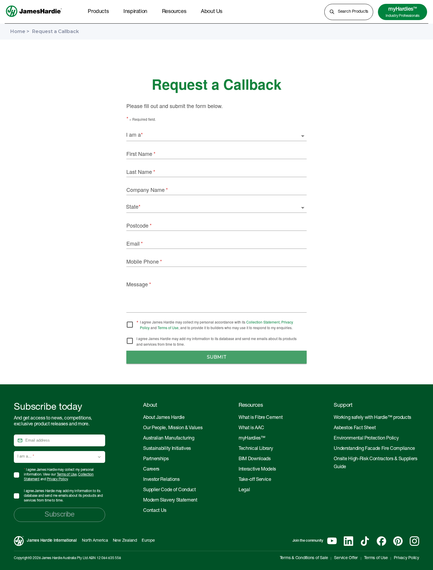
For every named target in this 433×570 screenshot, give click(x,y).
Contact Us (154, 511)
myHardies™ (252, 438)
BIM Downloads (255, 459)
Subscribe (59, 514)
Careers (151, 469)
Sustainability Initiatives (167, 449)
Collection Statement (263, 321)
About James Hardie (163, 418)
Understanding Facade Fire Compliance (374, 449)
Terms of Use (168, 327)
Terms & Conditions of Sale (304, 558)
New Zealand (125, 541)
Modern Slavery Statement (170, 500)
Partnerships (155, 459)
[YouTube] (332, 541)
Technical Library (256, 449)
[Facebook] (381, 541)
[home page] (34, 17)
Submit (217, 357)
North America (95, 541)
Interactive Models (257, 469)
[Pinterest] (398, 541)
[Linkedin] (348, 541)
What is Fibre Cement (261, 418)
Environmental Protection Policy (366, 438)
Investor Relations (161, 480)
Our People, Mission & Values (172, 428)
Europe (148, 541)
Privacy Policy (57, 479)
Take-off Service (255, 480)
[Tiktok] (365, 541)
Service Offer (346, 558)
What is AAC (251, 428)
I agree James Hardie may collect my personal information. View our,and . (59, 474)
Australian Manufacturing (168, 438)
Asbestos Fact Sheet (355, 428)
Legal (244, 490)
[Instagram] (414, 541)
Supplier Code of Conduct (169, 490)
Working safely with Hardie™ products (372, 418)
